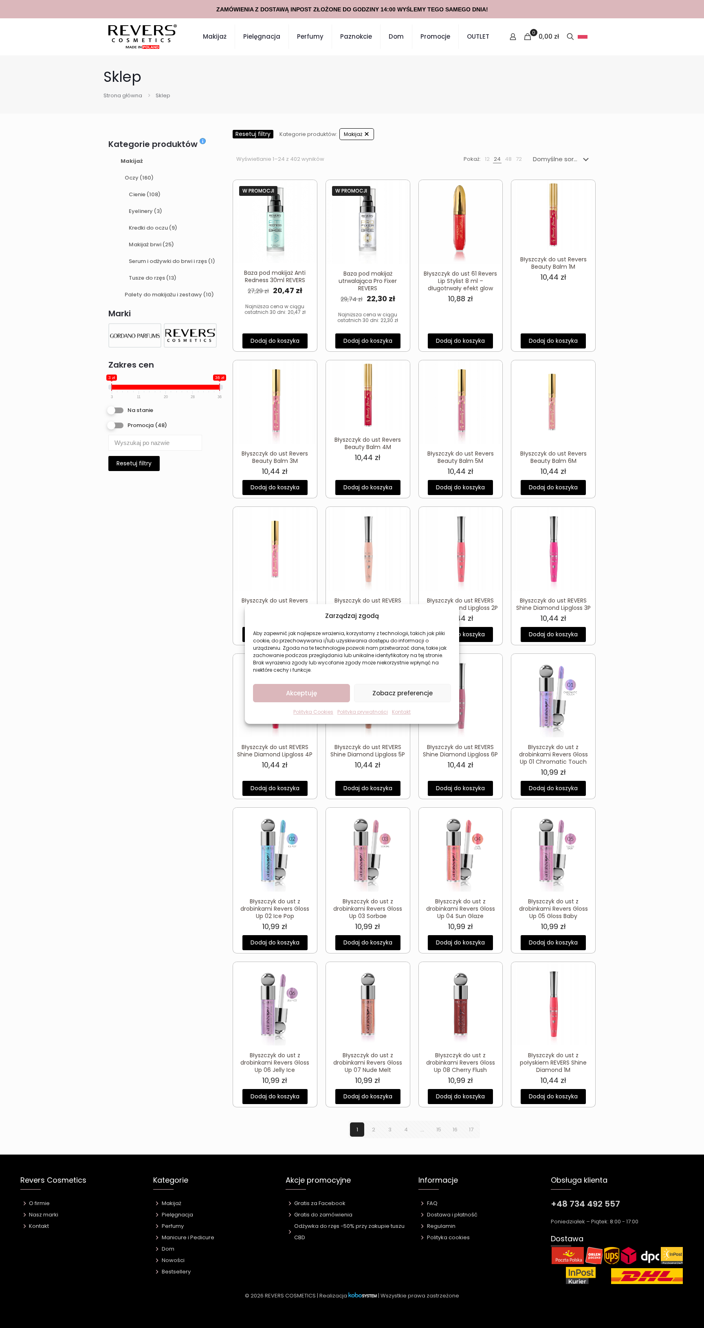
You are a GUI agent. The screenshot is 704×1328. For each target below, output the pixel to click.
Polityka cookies (448, 1237)
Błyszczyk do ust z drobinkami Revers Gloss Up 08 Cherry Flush (460, 1062)
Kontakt (401, 711)
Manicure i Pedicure (188, 1237)
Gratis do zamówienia (323, 1214)
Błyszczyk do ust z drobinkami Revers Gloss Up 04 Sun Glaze (460, 908)
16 (455, 1129)
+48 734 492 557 (585, 1204)
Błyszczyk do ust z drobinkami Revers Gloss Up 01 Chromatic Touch (553, 754)
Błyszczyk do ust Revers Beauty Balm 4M (367, 443)
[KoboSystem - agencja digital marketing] (362, 1296)
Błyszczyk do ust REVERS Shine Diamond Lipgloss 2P (460, 604)
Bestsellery (176, 1271)
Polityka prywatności (362, 711)
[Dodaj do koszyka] (305, 191)
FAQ (432, 1203)
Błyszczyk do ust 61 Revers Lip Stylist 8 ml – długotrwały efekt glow (460, 281)
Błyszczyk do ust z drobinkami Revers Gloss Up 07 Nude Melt (367, 1062)
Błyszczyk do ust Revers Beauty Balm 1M (553, 263)
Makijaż (132, 161)
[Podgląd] (305, 226)
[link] (487, 159)
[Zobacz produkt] (305, 209)
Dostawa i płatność (452, 1214)
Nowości (173, 1260)
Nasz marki (43, 1214)
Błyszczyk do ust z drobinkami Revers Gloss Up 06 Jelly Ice (274, 1062)
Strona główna (122, 95)
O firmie (39, 1203)
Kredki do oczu (153, 228)
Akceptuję (301, 693)
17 (471, 1129)
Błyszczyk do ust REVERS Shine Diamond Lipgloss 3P (553, 604)
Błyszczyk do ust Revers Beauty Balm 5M (460, 457)
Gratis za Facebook (319, 1203)
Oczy (139, 178)
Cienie (145, 194)
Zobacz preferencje (402, 693)
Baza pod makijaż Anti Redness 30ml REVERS (275, 276)
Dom (168, 1249)
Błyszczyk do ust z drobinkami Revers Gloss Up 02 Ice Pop (274, 908)
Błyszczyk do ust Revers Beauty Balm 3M (275, 457)
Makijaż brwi (151, 244)
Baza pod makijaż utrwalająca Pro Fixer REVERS (368, 281)
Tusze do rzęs (152, 278)
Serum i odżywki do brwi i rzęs (172, 261)
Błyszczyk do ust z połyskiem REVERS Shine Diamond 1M (553, 1062)
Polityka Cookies (313, 711)
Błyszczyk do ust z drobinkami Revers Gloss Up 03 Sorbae (367, 908)
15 (438, 1129)
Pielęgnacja (177, 1214)
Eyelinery (145, 211)
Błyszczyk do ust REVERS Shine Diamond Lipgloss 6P (460, 750)
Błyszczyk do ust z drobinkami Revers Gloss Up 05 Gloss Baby (553, 908)
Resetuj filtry (134, 463)
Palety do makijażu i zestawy (169, 294)
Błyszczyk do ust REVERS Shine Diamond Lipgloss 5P (367, 750)
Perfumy (173, 1226)
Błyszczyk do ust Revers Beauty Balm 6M (553, 457)
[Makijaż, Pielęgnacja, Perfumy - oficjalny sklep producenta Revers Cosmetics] (142, 36)
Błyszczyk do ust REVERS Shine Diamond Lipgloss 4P (274, 750)
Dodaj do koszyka (275, 341)
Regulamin (441, 1226)
